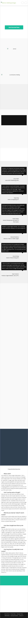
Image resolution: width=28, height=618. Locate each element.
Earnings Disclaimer (14, 615)
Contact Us (21, 615)
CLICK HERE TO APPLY (14, 141)
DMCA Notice (7, 615)
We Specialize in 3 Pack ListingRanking (14, 71)
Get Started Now (14, 27)
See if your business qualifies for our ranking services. (14, 107)
